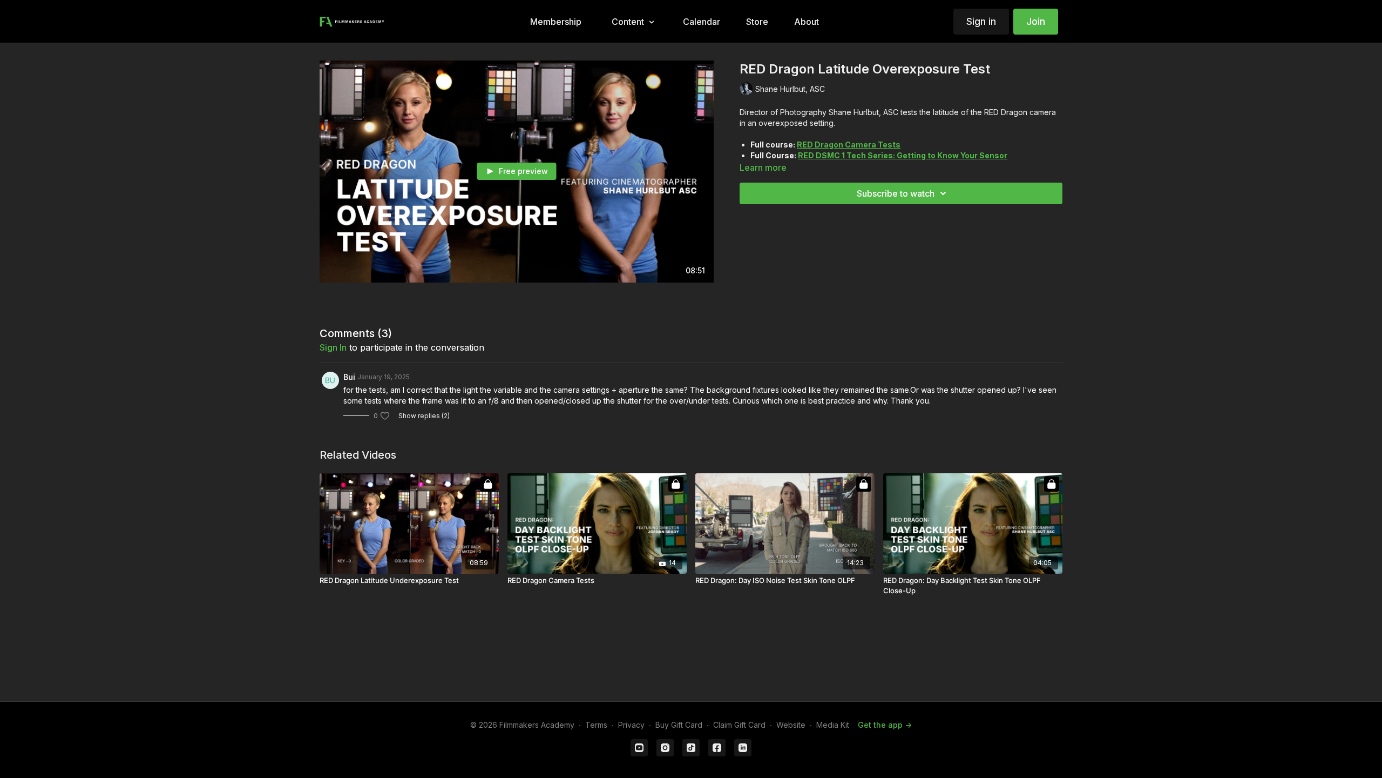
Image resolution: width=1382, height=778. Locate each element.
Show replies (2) (424, 416)
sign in (333, 347)
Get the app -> (885, 724)
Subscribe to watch (895, 193)
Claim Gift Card (739, 724)
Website (790, 724)
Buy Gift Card (678, 724)
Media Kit (832, 724)
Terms (596, 724)
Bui (349, 376)
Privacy (631, 724)
